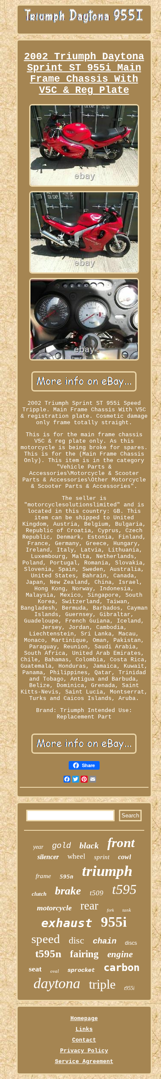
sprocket (81, 970)
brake (68, 891)
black (89, 845)
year (38, 847)
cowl (124, 856)
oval (54, 971)
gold (61, 846)
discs (131, 943)
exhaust (66, 923)
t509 (96, 893)
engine (120, 954)
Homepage (84, 1018)
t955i (129, 988)
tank (126, 910)
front (121, 842)
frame (43, 875)
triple (102, 984)
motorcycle (54, 907)
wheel (76, 856)
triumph (107, 871)
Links (84, 1029)
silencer (48, 856)
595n (66, 876)
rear (89, 905)
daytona (56, 983)
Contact (84, 1040)
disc (76, 940)
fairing (84, 954)
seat (35, 969)
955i (114, 922)
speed (45, 939)
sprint (101, 857)
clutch (39, 894)
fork (110, 910)
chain (104, 941)
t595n (48, 953)
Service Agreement (84, 1061)
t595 (124, 889)
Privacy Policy (84, 1051)
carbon (121, 968)
